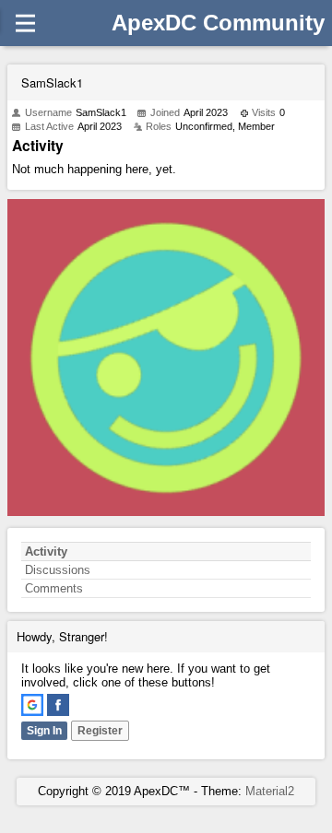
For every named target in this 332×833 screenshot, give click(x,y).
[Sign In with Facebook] (58, 705)
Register (100, 730)
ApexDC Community (218, 22)
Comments (54, 588)
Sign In (44, 730)
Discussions (57, 570)
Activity (46, 551)
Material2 (269, 791)
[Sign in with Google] (32, 705)
